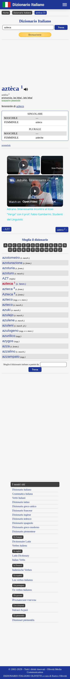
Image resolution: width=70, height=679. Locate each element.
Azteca (8, 294)
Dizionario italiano (21, 489)
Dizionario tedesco (21, 518)
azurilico (8, 336)
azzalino (8, 351)
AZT (5, 278)
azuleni (8, 325)
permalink (6, 145)
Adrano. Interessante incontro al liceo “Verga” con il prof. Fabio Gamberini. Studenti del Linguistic (34, 180)
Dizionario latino (20, 502)
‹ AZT (6, 229)
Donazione (35, 34)
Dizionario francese (22, 510)
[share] (56, 179)
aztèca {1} (41, 12)
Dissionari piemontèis (23, 620)
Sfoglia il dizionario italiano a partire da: (21, 364)
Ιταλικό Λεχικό (20, 610)
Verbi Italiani (18, 498)
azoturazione (12, 263)
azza (6, 346)
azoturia (8, 268)
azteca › (62, 229)
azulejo (8, 315)
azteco (20, 106)
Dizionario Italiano (22, 12)
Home (6, 12)
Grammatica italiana (22, 493)
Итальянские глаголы (24, 600)
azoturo (8, 273)
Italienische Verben (22, 570)
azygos (8, 341)
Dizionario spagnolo (22, 523)
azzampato (11, 356)
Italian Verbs (18, 559)
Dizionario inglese (21, 514)
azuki (6, 310)
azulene (8, 320)
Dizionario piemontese (23, 531)
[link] (12, 180)
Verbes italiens (19, 545)
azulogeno (10, 330)
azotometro (11, 257)
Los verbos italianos (22, 580)
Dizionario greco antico (24, 506)
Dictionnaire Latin (21, 541)
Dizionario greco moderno (25, 527)
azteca (8, 289)
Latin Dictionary (20, 555)
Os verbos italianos (22, 589)
